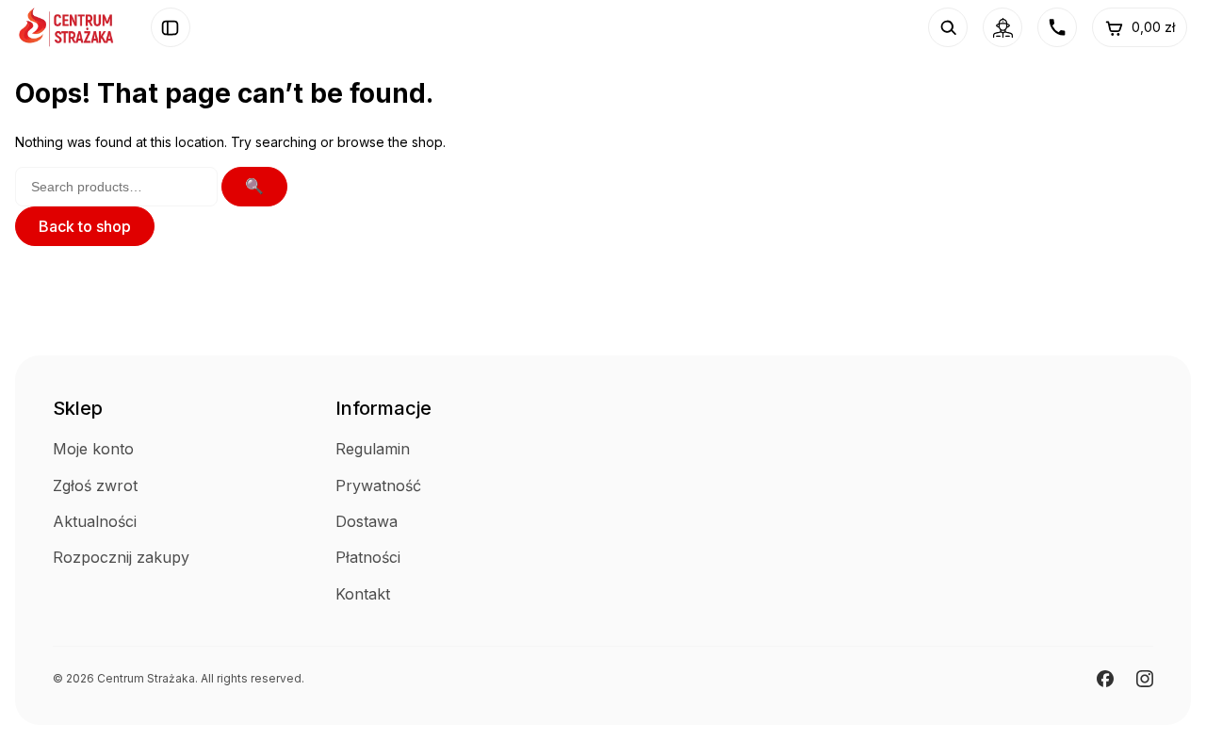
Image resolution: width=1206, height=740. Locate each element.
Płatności (367, 557)
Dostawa (366, 521)
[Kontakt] (1057, 27)
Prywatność (378, 485)
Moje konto (93, 448)
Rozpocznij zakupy (121, 557)
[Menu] (170, 27)
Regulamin (372, 448)
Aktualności (95, 521)
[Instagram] (1144, 678)
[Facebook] (1105, 678)
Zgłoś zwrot (95, 485)
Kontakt (362, 593)
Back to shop (85, 226)
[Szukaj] (948, 27)
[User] (1002, 27)
